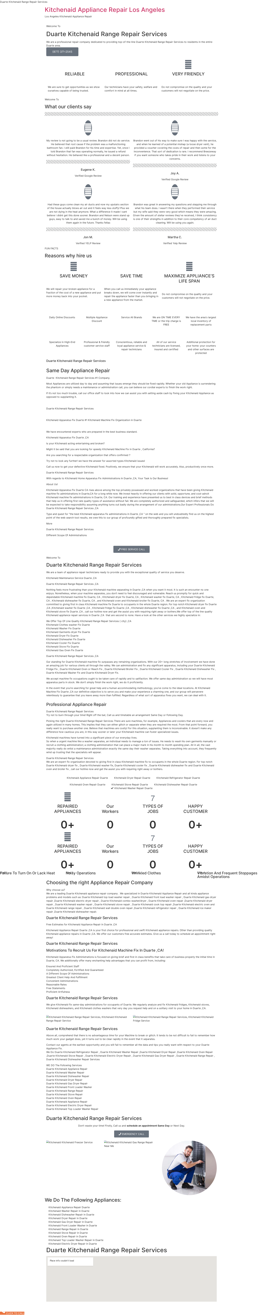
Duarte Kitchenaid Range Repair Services (94, 565)
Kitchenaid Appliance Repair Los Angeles (105, 9)
